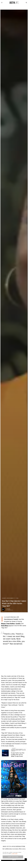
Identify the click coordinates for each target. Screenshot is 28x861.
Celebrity (4, 598)
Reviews (24, 750)
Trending (13, 750)
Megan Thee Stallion (8, 623)
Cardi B (18, 623)
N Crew (8, 608)
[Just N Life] (14, 2)
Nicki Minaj (4, 625)
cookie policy (14, 853)
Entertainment (10, 598)
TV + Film (16, 598)
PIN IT (15, 779)
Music (20, 750)
